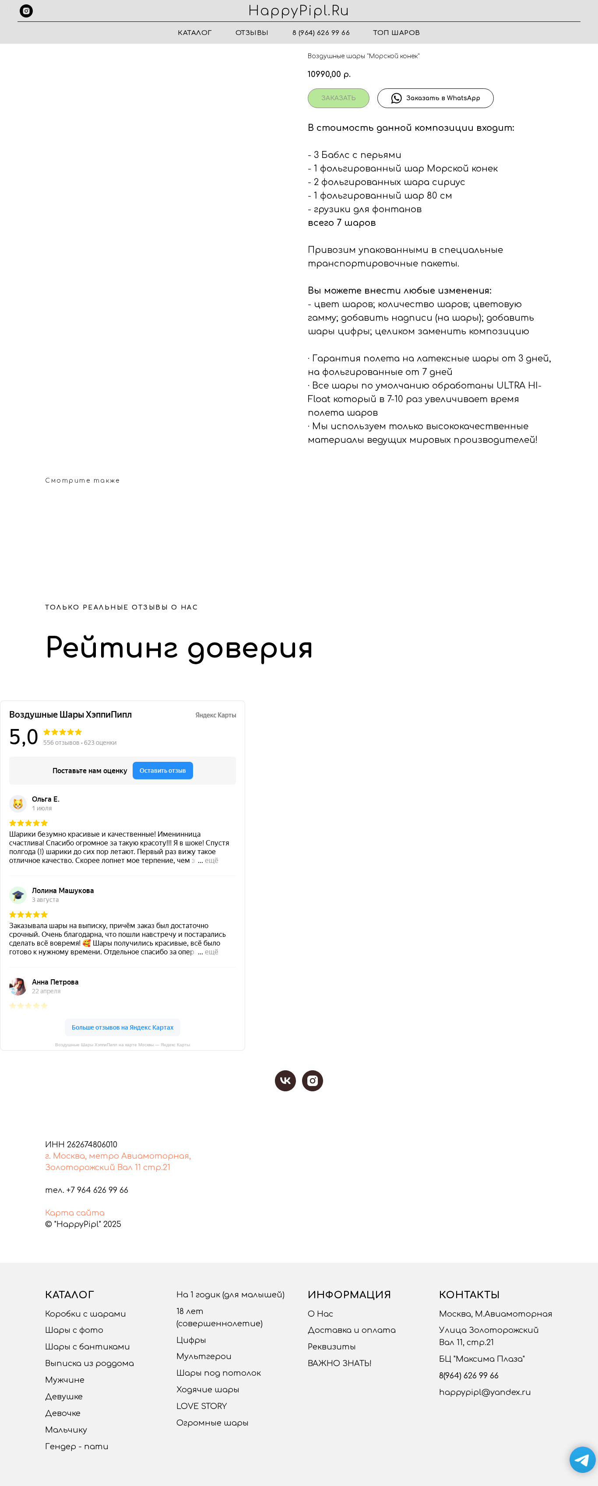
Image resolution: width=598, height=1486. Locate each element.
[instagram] (26, 11)
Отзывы (252, 33)
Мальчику (66, 1430)
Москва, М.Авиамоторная (495, 1314)
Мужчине (64, 1380)
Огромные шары (212, 1423)
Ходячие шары (207, 1389)
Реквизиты (332, 1346)
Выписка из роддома (89, 1363)
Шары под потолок (218, 1373)
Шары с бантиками (87, 1346)
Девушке (64, 1396)
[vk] (285, 1080)
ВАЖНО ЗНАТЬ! (340, 1363)
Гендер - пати (77, 1446)
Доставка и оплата (352, 1330)
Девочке (63, 1413)
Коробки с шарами (85, 1314)
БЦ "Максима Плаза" (482, 1359)
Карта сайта (75, 1213)
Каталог (195, 33)
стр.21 (156, 1167)
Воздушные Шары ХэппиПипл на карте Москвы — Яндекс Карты (122, 1044)
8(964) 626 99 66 (469, 1375)
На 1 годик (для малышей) (230, 1294)
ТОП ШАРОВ (396, 33)
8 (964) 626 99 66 (321, 33)
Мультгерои (204, 1356)
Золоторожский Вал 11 (93, 1167)
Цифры (191, 1340)
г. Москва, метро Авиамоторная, (118, 1156)
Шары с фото (74, 1330)
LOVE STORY (201, 1406)
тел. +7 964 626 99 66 (86, 1190)
